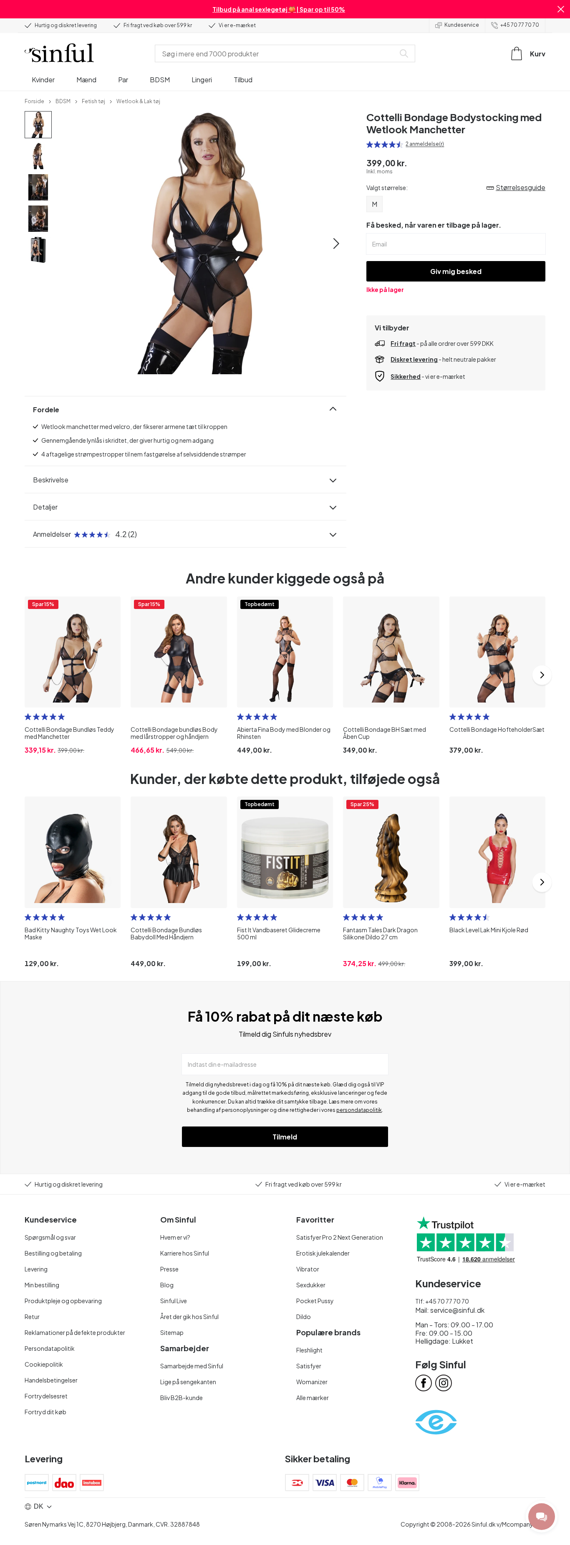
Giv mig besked (456, 271)
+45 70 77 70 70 (519, 25)
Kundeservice (461, 25)
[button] (560, 9)
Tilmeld (284, 1136)
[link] (34, 100)
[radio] (369, 144)
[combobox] (276, 53)
